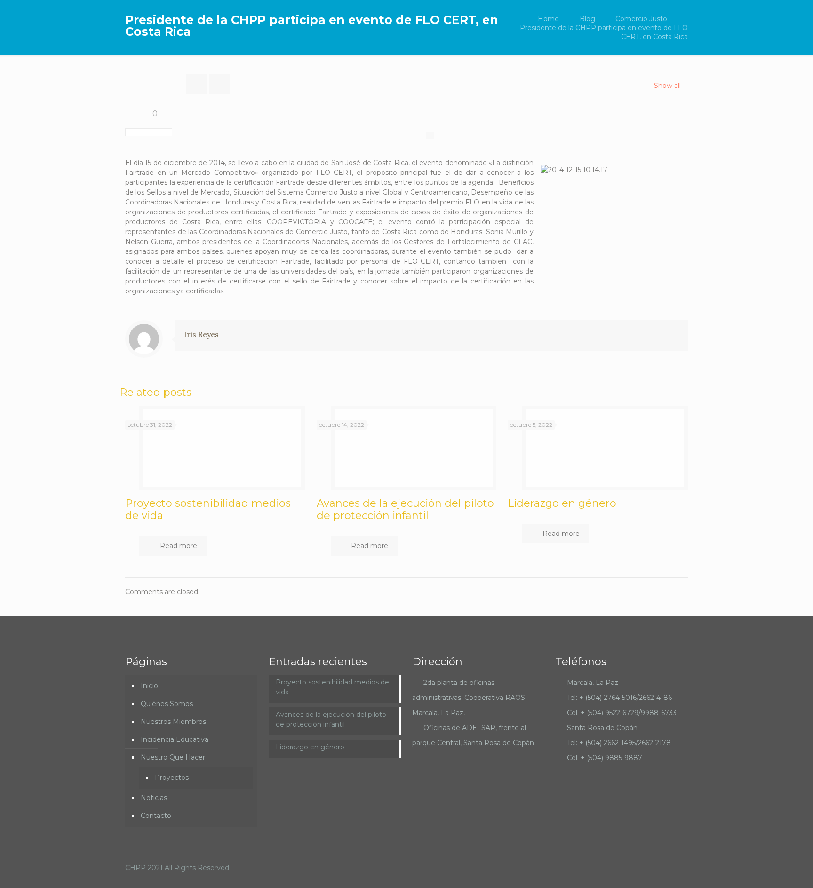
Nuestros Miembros (173, 721)
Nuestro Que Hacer (173, 757)
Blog (587, 19)
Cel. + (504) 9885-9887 (604, 758)
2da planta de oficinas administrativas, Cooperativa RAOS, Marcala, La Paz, (469, 697)
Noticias (154, 798)
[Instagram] (654, 867)
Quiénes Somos (167, 703)
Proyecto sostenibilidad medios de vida (208, 509)
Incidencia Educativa (174, 739)
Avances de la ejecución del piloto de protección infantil (405, 509)
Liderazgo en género (562, 503)
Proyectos (172, 777)
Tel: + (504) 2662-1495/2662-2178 (619, 743)
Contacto (156, 815)
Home (548, 19)
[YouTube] (641, 867)
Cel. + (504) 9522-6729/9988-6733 (622, 712)
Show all (667, 85)
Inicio (149, 686)
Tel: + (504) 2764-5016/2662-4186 (619, 697)
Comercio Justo (641, 19)
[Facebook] (628, 867)
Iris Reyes (201, 334)
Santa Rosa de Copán (602, 727)
